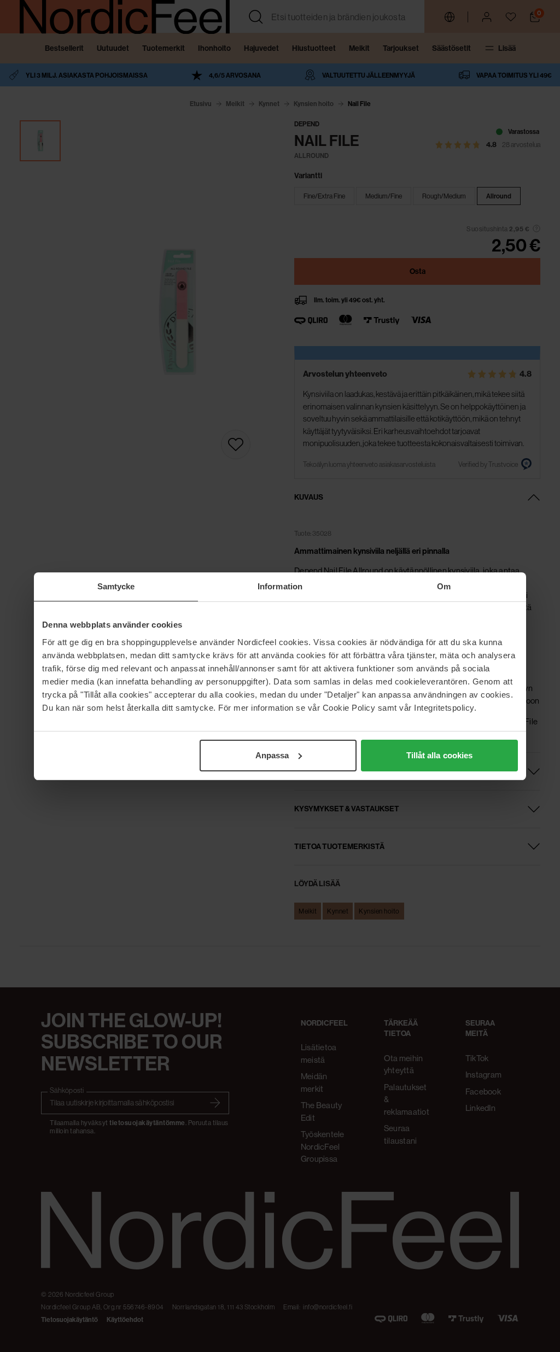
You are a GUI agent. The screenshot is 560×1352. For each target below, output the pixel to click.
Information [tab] (280, 586)
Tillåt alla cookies (439, 755)
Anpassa (272, 755)
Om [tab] (444, 586)
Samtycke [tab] (116, 586)
